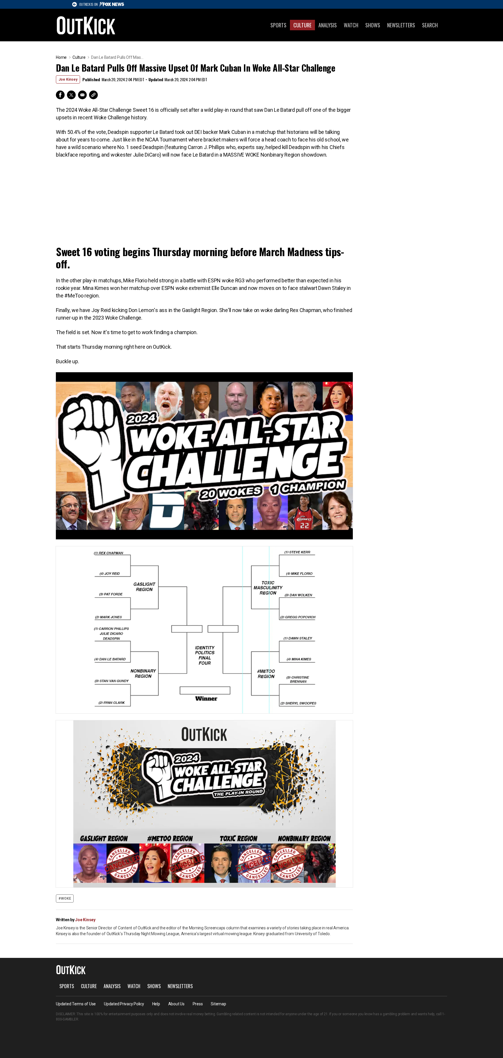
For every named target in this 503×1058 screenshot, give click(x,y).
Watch (351, 25)
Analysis (327, 25)
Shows (372, 25)
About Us (176, 1004)
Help (156, 1004)
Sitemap (218, 1004)
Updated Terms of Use (76, 1004)
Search (430, 25)
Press (198, 1004)
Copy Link (93, 95)
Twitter (71, 95)
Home (61, 57)
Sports (278, 25)
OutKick (86, 25)
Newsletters (401, 25)
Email (82, 95)
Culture (302, 25)
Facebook (60, 95)
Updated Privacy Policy (124, 1004)
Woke (66, 898)
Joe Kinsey (68, 79)
